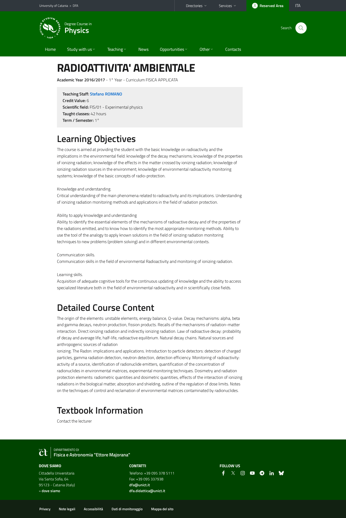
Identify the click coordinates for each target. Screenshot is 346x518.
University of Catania (53, 5)
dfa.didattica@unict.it (147, 491)
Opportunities (172, 49)
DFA (75, 5)
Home (50, 49)
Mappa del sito (162, 509)
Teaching (115, 49)
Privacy (44, 509)
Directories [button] (194, 5)
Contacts (233, 49)
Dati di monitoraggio (127, 509)
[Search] (301, 28)
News (143, 49)
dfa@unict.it (139, 485)
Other (205, 49)
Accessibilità (93, 509)
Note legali (67, 509)
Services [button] (225, 5)
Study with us (79, 49)
